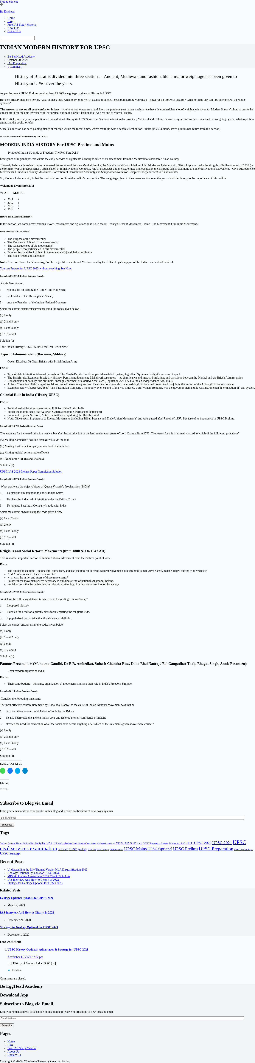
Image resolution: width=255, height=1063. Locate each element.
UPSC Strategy (10, 853)
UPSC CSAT (63, 849)
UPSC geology (78, 849)
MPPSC (120, 843)
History (19, 843)
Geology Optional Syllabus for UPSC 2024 (33, 872)
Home (11, 17)
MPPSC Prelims (133, 843)
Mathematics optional (106, 843)
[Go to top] (1, 5)
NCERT (146, 843)
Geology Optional (7, 843)
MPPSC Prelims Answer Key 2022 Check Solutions (38, 876)
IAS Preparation (17, 63)
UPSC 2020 (203, 843)
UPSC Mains (135, 848)
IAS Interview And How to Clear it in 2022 (33, 879)
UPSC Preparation (216, 848)
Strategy (164, 843)
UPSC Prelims (185, 848)
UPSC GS (92, 849)
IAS (25, 843)
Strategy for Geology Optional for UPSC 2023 (35, 883)
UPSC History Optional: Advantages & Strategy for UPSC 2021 (47, 949)
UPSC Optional (159, 849)
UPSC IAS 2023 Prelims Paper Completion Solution (31, 471)
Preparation (155, 843)
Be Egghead (7, 11)
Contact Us (14, 31)
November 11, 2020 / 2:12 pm (25, 957)
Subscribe (6, 824)
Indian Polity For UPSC (40, 843)
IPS (55, 843)
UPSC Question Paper (243, 849)
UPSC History (103, 849)
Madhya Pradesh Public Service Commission (76, 843)
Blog (10, 21)
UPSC (189, 843)
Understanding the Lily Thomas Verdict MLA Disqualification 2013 (47, 869)
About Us (13, 28)
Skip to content (9, 1)
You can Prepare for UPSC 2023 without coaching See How (35, 268)
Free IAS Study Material (21, 24)
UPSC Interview (116, 849)
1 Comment (14, 66)
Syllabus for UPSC (177, 843)
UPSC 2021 (222, 842)
